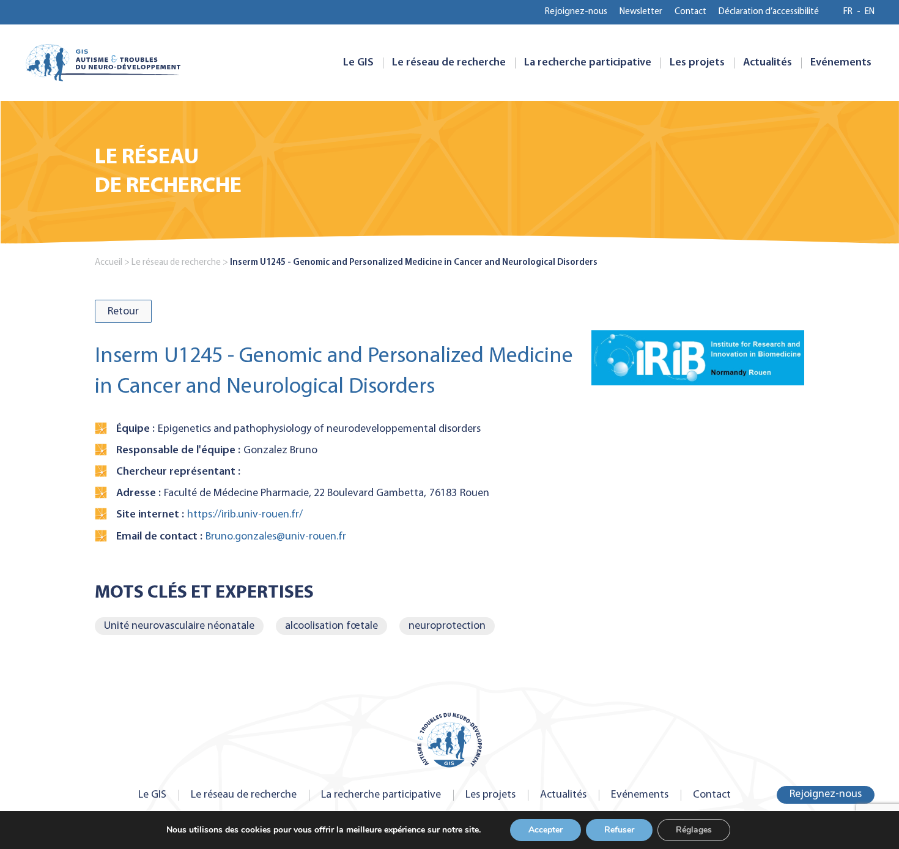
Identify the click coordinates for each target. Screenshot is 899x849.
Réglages (694, 830)
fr (848, 12)
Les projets (697, 63)
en (870, 12)
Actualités (767, 63)
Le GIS (358, 63)
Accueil (108, 262)
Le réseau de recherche (449, 63)
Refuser (619, 830)
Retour (123, 311)
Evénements (840, 63)
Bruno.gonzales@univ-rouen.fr (275, 537)
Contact (690, 12)
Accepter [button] (545, 830)
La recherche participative (587, 63)
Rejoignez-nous (576, 12)
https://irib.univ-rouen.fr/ (245, 515)
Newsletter (641, 12)
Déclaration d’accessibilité (769, 12)
